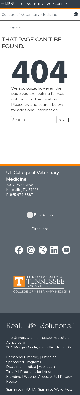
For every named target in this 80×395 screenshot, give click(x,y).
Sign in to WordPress (55, 390)
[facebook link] (19, 250)
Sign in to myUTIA (20, 390)
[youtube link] (66, 250)
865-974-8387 (21, 195)
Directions (40, 229)
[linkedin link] (54, 250)
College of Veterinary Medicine (29, 14)
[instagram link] (31, 250)
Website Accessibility (40, 377)
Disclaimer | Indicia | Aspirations (31, 367)
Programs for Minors (36, 372)
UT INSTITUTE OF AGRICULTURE (45, 4)
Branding (13, 377)
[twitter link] (43, 250)
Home (12, 27)
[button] (8, 4)
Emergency (43, 215)
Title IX (11, 372)
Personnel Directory (22, 357)
